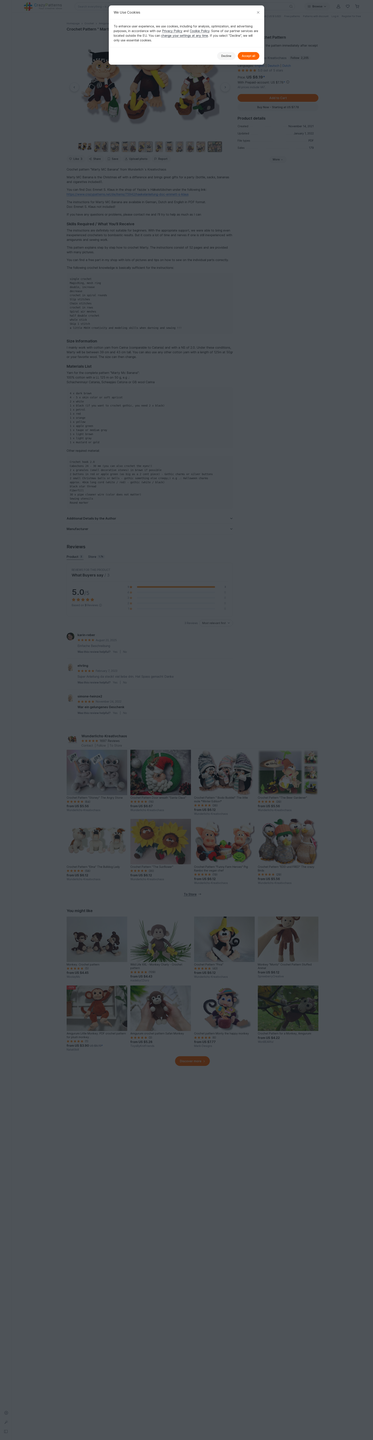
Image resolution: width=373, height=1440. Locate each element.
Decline (226, 55)
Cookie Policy (199, 31)
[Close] (258, 12)
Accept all (248, 55)
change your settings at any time (184, 35)
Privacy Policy (172, 31)
